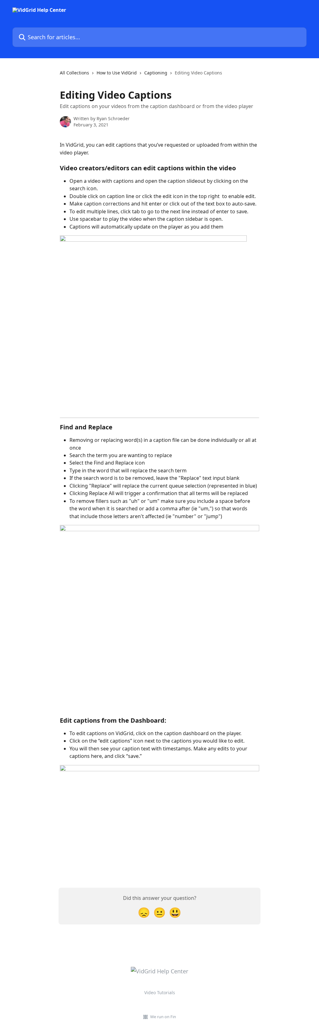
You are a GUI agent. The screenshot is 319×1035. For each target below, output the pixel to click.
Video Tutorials (159, 992)
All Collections (74, 73)
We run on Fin (163, 1016)
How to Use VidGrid (117, 73)
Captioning (155, 73)
